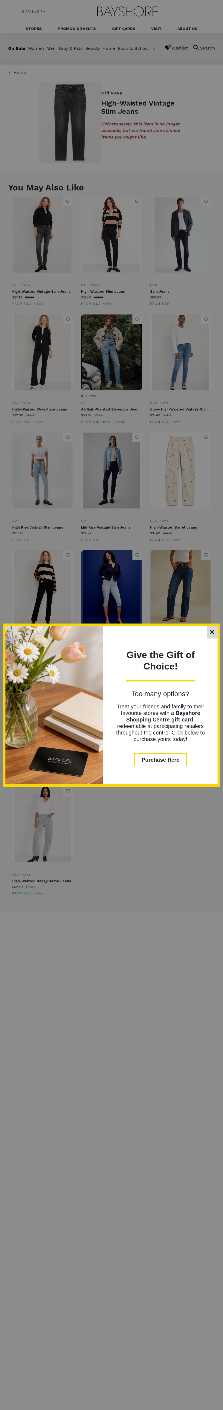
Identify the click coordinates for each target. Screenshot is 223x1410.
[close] (212, 632)
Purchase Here (160, 760)
